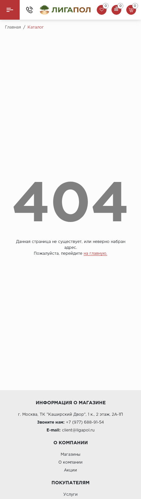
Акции (70, 470)
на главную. (95, 253)
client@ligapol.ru (78, 430)
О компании (70, 462)
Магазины (70, 454)
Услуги (70, 494)
